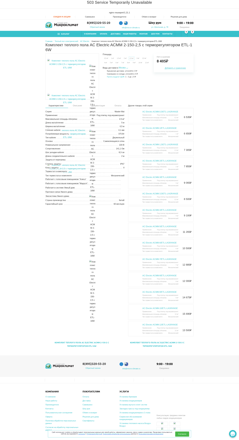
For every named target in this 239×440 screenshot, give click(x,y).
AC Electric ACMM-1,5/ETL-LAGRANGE (160, 144)
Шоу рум (155, 34)
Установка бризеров (128, 397)
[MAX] (126, 23)
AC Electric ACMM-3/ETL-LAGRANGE (159, 177)
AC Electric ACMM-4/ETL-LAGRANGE (159, 210)
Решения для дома (179, 17)
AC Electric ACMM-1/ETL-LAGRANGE (159, 128)
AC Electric (84, 41)
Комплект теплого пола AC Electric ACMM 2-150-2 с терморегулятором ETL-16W (82, 344)
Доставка (115, 34)
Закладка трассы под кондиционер (134, 409)
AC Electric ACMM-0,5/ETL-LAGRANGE (160, 112)
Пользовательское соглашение (58, 413)
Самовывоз (90, 17)
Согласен (182, 434)
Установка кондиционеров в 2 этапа (135, 413)
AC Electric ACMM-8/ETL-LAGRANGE (159, 276)
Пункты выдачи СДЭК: (116, 77)
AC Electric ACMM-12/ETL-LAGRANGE (160, 325)
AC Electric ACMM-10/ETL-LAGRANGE (160, 308)
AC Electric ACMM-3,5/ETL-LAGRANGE (160, 194)
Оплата (103, 34)
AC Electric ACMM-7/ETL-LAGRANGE (159, 259)
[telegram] (121, 23)
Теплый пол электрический (66, 41)
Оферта (48, 417)
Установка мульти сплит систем (133, 405)
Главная (48, 41)
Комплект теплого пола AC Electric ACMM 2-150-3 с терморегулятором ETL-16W (157, 344)
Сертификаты (88, 421)
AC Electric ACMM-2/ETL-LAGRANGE (159, 161)
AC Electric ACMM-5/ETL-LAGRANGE (159, 226)
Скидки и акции (61, 17)
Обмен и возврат (149, 17)
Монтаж (143, 34)
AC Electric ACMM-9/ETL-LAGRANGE (159, 292)
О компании (90, 34)
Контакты (167, 34)
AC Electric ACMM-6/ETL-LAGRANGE (159, 243)
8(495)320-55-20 (98, 23)
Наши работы (129, 34)
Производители (119, 17)
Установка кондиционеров (131, 401)
